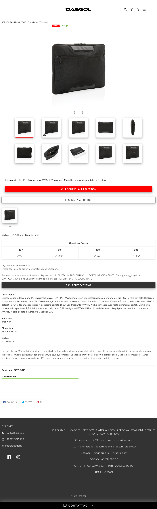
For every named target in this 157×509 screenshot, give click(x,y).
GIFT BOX (88, 430)
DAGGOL (82, 496)
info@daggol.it (13, 445)
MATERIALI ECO (105, 430)
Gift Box (56, 26)
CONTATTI (106, 433)
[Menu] (144, 9)
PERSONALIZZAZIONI (130, 430)
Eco (63, 26)
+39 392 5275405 (14, 432)
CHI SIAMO (58, 430)
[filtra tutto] (131, 9)
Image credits (101, 452)
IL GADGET (74, 430)
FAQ (116, 433)
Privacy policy (119, 452)
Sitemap (86, 452)
